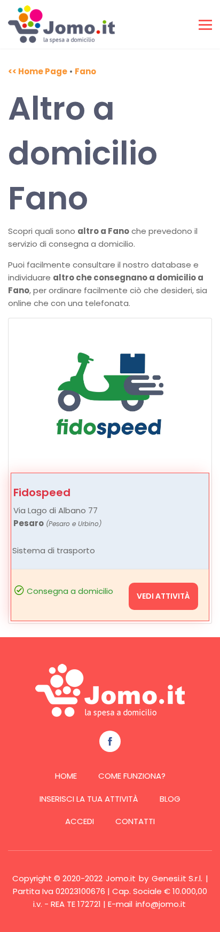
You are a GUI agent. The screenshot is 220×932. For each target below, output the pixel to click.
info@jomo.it (161, 904)
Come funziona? (132, 775)
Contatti (135, 821)
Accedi (79, 821)
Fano (85, 71)
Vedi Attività (163, 596)
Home (66, 775)
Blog (170, 798)
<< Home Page (37, 71)
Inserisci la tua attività (89, 798)
